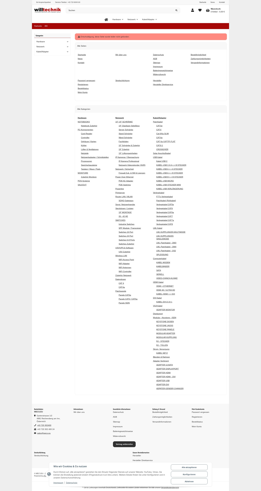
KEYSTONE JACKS (164, 325)
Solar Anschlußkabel (162, 153)
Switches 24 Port (126, 236)
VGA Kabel (157, 306)
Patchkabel (158, 122)
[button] (192, 10)
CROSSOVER (162, 149)
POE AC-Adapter (126, 181)
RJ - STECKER (162, 341)
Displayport (158, 314)
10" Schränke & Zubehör (129, 145)
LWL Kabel (157, 228)
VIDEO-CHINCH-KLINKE (167, 278)
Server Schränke (126, 130)
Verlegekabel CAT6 (164, 208)
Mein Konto (197, 426)
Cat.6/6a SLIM (162, 134)
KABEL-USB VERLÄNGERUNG (169, 189)
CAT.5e (159, 126)
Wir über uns (79, 412)
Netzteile (84, 153)
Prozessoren (86, 161)
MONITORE (83, 173)
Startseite (202, 2)
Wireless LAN (121, 256)
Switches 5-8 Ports (127, 240)
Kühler (84, 145)
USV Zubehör (124, 252)
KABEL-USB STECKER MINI (168, 185)
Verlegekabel (158, 193)
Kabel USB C (161, 161)
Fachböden (123, 141)
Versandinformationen (161, 422)
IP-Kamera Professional (129, 161)
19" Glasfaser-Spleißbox (129, 126)
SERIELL (160, 274)
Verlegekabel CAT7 (164, 216)
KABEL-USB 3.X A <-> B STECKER (171, 165)
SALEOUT (82, 185)
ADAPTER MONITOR (165, 310)
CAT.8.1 (159, 145)
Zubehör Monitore (89, 177)
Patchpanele (120, 291)
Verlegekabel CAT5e (165, 204)
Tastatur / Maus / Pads (90, 169)
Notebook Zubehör (89, 126)
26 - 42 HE (123, 216)
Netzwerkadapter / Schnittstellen (95, 157)
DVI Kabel (157, 298)
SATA (158, 270)
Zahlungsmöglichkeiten (162, 417)
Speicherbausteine (89, 165)
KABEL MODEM (163, 262)
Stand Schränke (125, 134)
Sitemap (116, 422)
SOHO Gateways (126, 200)
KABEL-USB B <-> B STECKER (169, 177)
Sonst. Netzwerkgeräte (125, 204)
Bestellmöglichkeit (160, 412)
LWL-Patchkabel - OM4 (166, 247)
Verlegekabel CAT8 (164, 224)
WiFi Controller (125, 271)
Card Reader (86, 134)
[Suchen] (176, 10)
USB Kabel (157, 157)
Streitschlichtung (41, 455)
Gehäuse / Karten (88, 141)
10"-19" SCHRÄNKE (124, 122)
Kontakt (222, 2)
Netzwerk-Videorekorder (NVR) (132, 165)
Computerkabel (159, 258)
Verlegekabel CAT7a (165, 220)
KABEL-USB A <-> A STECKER (169, 169)
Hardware (40, 41)
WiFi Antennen (125, 267)
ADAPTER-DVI (162, 384)
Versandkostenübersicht (170, 488)
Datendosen (120, 279)
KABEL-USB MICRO (165, 181)
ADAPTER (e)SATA (164, 365)
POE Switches (125, 185)
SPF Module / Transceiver (130, 228)
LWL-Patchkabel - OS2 (166, 251)
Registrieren (197, 417)
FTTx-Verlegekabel (164, 197)
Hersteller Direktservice (143, 460)
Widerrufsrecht (119, 436)
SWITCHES (120, 220)
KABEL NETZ (162, 353)
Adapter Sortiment (161, 361)
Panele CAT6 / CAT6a (128, 299)
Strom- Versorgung (161, 349)
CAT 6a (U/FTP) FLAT (165, 141)
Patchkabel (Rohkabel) (166, 200)
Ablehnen (189, 481)
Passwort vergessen (200, 412)
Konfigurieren (189, 474)
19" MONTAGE (125, 212)
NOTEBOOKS (84, 122)
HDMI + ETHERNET (165, 286)
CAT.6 (158, 130)
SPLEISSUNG (162, 255)
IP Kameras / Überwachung (127, 157)
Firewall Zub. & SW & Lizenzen (132, 173)
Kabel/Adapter (42, 52)
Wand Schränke (125, 137)
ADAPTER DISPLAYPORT (167, 369)
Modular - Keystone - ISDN (164, 318)
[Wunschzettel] (200, 10)
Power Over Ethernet (124, 177)
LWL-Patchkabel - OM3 (166, 243)
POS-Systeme (84, 181)
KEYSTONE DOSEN (165, 321)
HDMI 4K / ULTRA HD (165, 290)
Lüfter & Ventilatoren (90, 149)
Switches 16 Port (126, 232)
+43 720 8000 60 (74, 2)
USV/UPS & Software (124, 248)
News (213, 2)
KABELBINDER (162, 266)
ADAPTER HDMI (163, 373)
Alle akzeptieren (189, 467)
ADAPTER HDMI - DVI (165, 377)
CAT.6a (122, 287)
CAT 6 (121, 283)
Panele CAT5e (125, 295)
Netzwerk (40, 46)
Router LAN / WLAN (124, 197)
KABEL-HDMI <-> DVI (165, 294)
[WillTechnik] (106, 19)
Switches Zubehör (126, 244)
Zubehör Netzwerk (123, 275)
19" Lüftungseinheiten (128, 153)
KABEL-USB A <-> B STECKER (169, 173)
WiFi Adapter (124, 263)
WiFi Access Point (126, 260)
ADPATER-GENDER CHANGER (170, 388)
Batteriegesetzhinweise (123, 431)
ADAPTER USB (163, 381)
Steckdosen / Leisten (124, 208)
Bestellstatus (197, 422)
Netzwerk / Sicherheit (124, 169)
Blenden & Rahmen (161, 357)
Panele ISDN (124, 303)
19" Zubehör (124, 149)
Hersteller (137, 455)
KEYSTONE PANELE (165, 329)
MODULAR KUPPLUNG (166, 337)
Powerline (119, 189)
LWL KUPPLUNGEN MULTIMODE (170, 232)
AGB (115, 417)
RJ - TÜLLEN (162, 345)
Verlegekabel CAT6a (165, 212)
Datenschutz (71, 482)
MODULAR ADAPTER (165, 333)
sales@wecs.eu (44, 433)
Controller (85, 137)
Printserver (120, 193)
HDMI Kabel (158, 282)
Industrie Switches (126, 224)
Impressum (58, 482)
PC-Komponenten (85, 130)
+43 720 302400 (44, 425)
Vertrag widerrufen (124, 444)
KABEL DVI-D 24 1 (164, 302)
